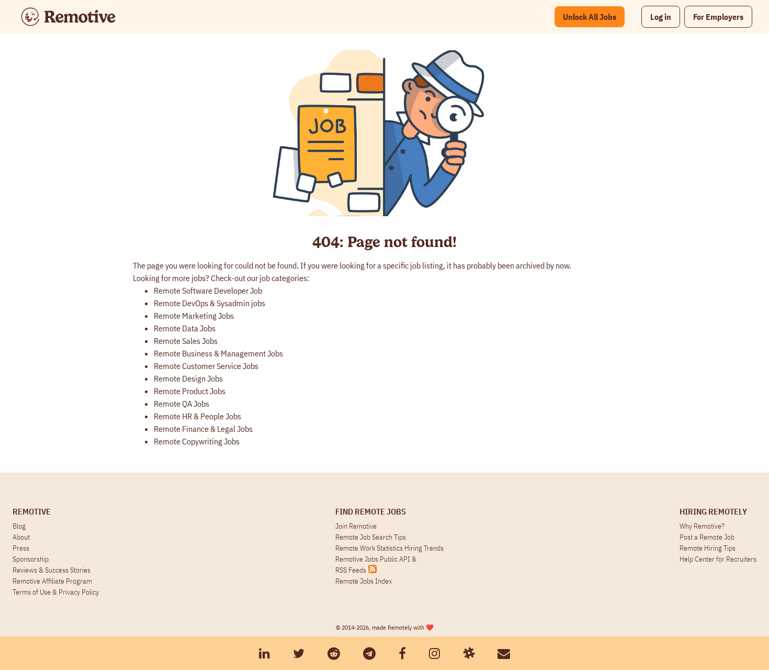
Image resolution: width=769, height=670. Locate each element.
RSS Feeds (350, 570)
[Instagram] (434, 653)
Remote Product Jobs (189, 391)
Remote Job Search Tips (370, 537)
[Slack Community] (468, 653)
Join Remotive (356, 526)
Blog (19, 526)
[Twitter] (298, 653)
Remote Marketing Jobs (194, 315)
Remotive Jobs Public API (373, 559)
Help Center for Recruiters (718, 559)
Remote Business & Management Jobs (218, 353)
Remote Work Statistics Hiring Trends (389, 548)
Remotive (32, 511)
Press (21, 548)
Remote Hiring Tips (708, 548)
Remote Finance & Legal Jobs (203, 428)
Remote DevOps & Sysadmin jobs (209, 303)
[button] (660, 17)
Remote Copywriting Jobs (197, 441)
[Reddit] (333, 653)
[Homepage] (68, 16)
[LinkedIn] (264, 653)
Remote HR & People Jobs (197, 416)
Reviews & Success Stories (52, 570)
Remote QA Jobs (181, 403)
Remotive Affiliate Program (52, 581)
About (21, 537)
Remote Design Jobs (188, 378)
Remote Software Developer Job (208, 290)
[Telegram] (369, 653)
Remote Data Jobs (185, 328)
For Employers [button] (718, 17)
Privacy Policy (79, 592)
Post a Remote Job (707, 537)
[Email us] (503, 653)
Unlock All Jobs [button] (589, 17)
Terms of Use (32, 592)
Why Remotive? (702, 526)
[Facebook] (402, 653)
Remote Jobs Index (363, 581)
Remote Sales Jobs (186, 341)
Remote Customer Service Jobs (206, 366)
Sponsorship (31, 559)
